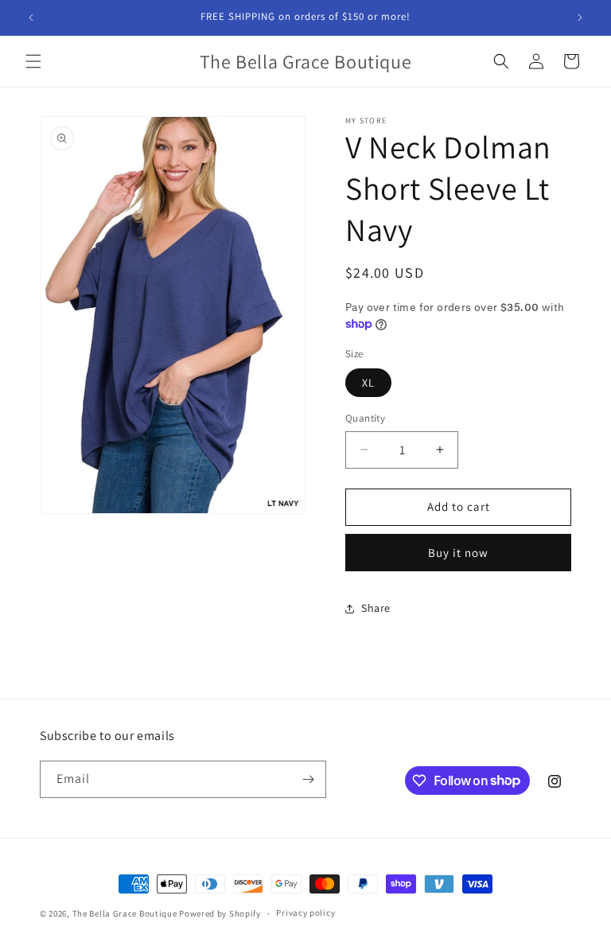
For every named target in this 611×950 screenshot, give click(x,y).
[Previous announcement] (31, 17)
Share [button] (376, 608)
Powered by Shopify (220, 913)
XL (368, 383)
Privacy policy (305, 912)
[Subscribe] (307, 779)
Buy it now (458, 552)
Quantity (365, 418)
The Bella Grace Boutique (126, 913)
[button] (33, 61)
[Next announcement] (579, 17)
